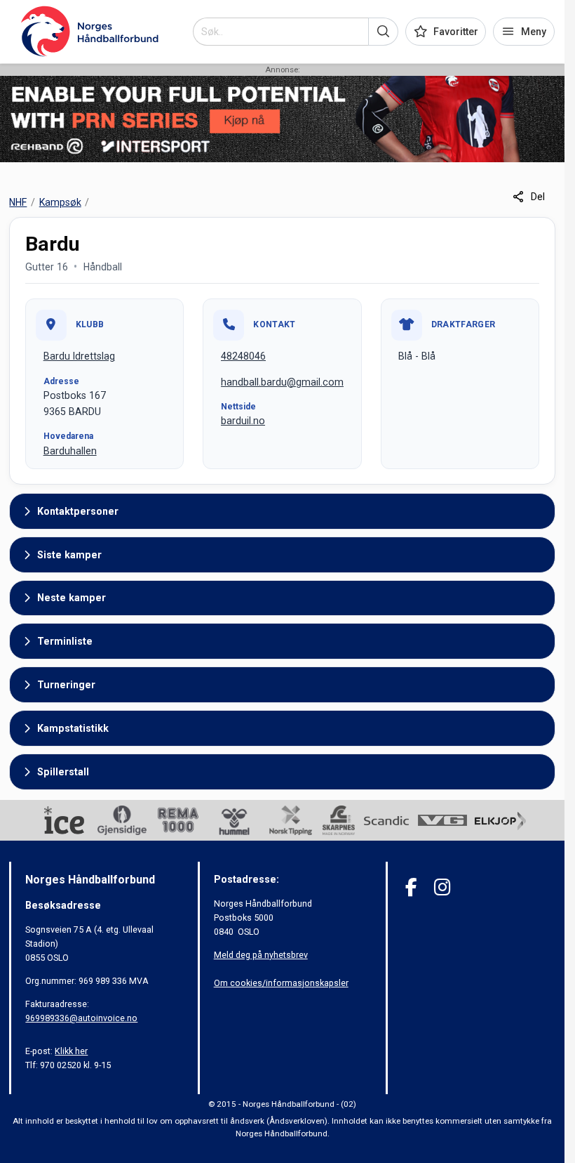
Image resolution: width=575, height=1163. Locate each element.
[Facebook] (411, 887)
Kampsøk (60, 202)
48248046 (243, 356)
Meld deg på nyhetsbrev (261, 955)
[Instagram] (442, 887)
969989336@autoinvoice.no (81, 1018)
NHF (18, 202)
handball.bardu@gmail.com (282, 382)
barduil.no (243, 420)
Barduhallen (70, 450)
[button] (383, 32)
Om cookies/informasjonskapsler (281, 983)
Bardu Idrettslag (79, 356)
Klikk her (71, 1051)
